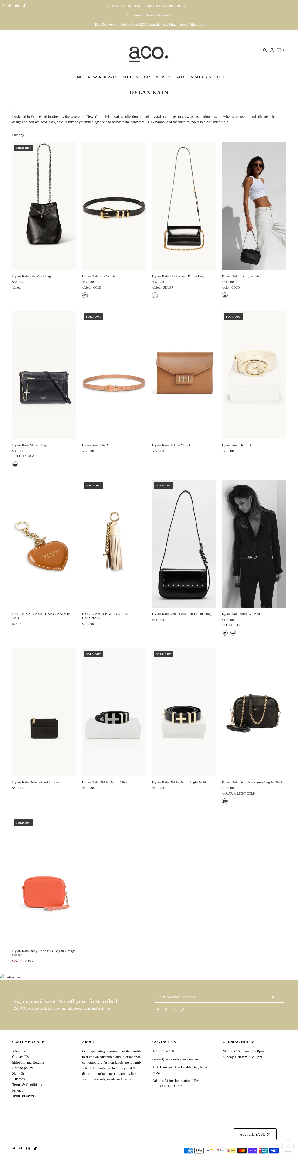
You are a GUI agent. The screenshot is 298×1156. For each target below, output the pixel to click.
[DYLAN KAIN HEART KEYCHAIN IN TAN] (44, 544)
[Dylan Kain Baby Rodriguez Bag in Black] (254, 712)
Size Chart (19, 1073)
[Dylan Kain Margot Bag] (44, 375)
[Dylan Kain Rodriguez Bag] (254, 206)
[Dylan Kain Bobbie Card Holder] (44, 712)
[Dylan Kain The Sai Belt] (114, 206)
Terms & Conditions (27, 1085)
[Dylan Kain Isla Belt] (114, 375)
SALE (180, 77)
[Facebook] (2, 6)
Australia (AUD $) (255, 1134)
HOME (76, 77)
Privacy (17, 1090)
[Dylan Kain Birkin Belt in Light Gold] (184, 712)
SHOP (128, 77)
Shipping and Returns (28, 1062)
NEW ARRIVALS (102, 77)
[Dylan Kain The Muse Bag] (44, 206)
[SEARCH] (265, 50)
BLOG (222, 77)
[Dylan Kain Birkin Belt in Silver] (114, 712)
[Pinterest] (9, 6)
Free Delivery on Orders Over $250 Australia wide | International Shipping (149, 24)
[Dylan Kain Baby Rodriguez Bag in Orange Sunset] (44, 881)
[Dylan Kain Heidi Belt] (254, 375)
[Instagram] (16, 6)
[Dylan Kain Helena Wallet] (184, 375)
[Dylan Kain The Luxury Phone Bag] (184, 206)
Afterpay (18, 1079)
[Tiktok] (24, 6)
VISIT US (199, 77)
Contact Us (20, 1057)
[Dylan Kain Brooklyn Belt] (254, 544)
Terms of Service (24, 1096)
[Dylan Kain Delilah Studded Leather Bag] (184, 544)
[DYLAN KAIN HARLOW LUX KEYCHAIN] (114, 544)
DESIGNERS (155, 77)
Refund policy (22, 1068)
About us (19, 1051)
